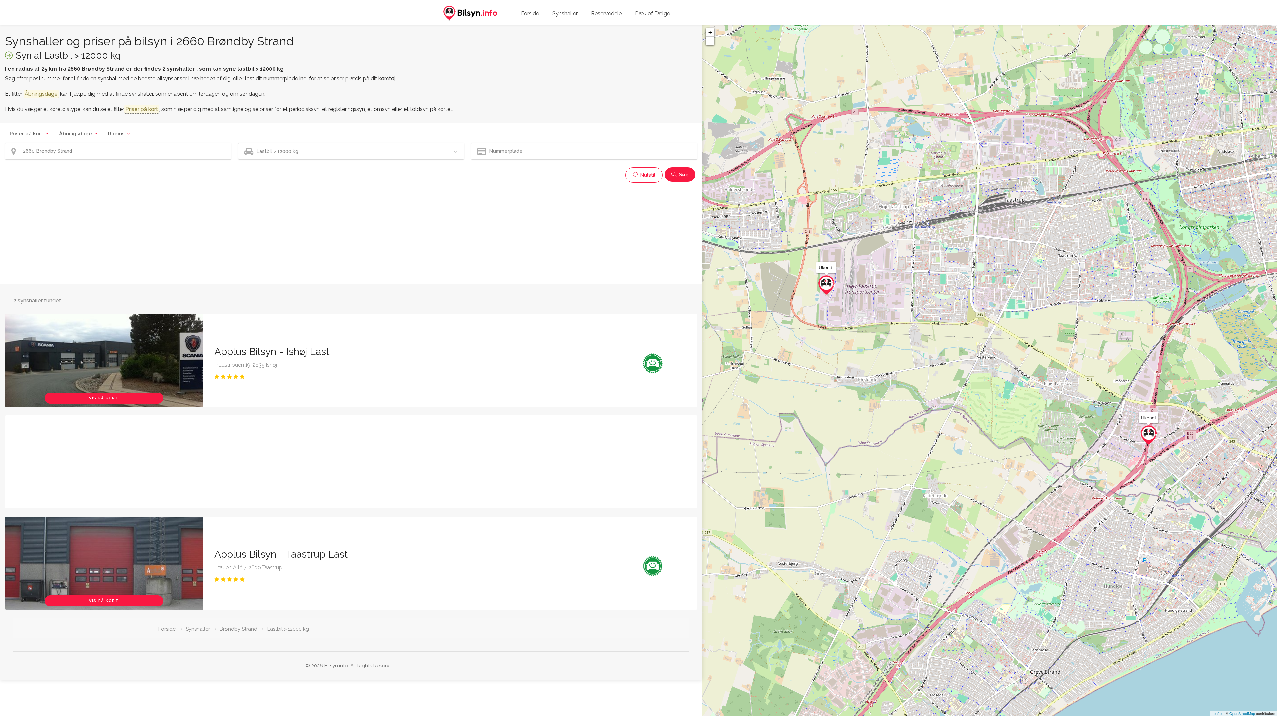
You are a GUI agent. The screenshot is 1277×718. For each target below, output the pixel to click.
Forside (530, 13)
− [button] (710, 40)
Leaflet (1217, 713)
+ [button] (710, 32)
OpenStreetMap (1242, 713)
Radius (116, 134)
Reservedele (606, 13)
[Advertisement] (204, 232)
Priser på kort (26, 134)
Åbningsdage (75, 134)
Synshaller (565, 13)
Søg (683, 175)
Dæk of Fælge (652, 13)
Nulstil (647, 175)
